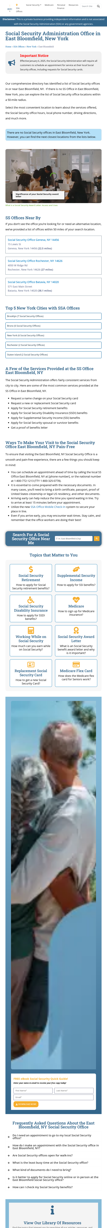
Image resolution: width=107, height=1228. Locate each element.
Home (8, 46)
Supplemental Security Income (76, 577)
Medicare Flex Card (76, 670)
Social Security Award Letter (76, 638)
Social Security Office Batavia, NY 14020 (33, 282)
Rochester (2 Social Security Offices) (26, 345)
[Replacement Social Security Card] (30, 664)
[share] (96, 152)
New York (31, 46)
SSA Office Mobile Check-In (48, 507)
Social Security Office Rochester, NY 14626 (35, 261)
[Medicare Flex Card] (76, 664)
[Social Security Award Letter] (76, 630)
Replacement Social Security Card (31, 672)
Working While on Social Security (31, 638)
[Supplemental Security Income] (76, 569)
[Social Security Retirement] (30, 569)
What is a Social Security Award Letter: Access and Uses (47, 153)
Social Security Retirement (31, 577)
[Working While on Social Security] (30, 630)
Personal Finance (61, 6)
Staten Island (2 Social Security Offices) (27, 354)
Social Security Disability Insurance (31, 608)
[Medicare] (76, 599)
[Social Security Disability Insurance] (30, 599)
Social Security (33, 5)
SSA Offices (19, 10)
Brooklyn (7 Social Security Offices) (25, 316)
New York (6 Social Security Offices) (25, 335)
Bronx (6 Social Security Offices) (23, 325)
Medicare (49, 5)
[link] (10, 153)
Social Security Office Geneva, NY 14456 (33, 240)
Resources (73, 5)
